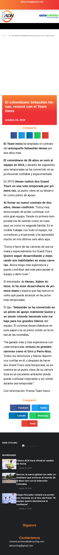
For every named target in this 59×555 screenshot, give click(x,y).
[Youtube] (38, 7)
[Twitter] (26, 7)
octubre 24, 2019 (15, 120)
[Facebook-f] (20, 7)
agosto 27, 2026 (25, 509)
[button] (14, 135)
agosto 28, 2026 (25, 488)
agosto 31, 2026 (25, 468)
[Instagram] (32, 7)
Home (4, 36)
